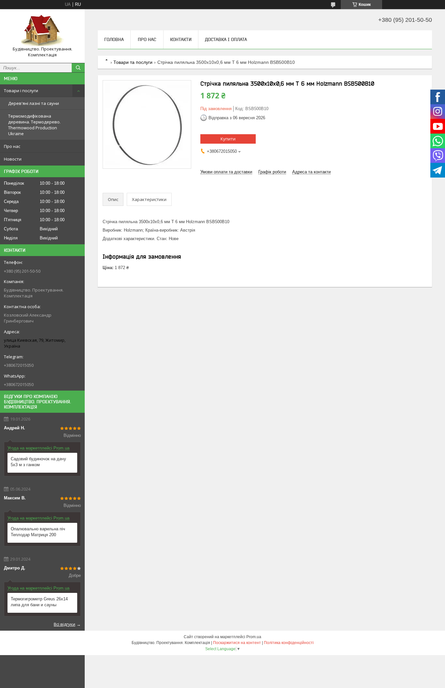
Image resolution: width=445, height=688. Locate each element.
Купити (228, 139)
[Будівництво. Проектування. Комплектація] (42, 30)
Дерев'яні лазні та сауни (33, 103)
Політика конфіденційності (289, 642)
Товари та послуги (132, 62)
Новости (13, 159)
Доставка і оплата (226, 39)
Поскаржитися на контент (237, 642)
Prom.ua (253, 637)
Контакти (181, 39)
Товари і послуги (21, 90)
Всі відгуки (64, 624)
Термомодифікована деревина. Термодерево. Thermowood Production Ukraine (34, 124)
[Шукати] (78, 68)
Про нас (12, 146)
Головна (114, 39)
